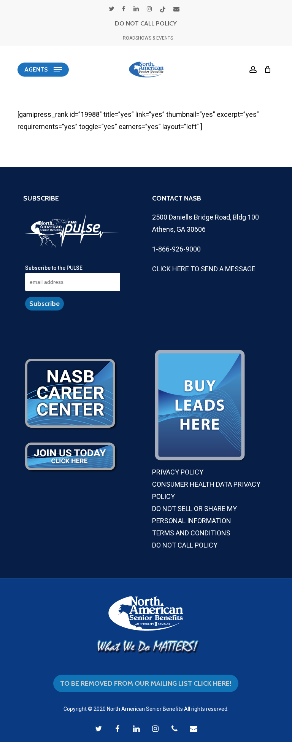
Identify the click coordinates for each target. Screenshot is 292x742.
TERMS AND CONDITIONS (191, 533)
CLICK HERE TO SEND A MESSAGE (204, 269)
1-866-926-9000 (176, 249)
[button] (43, 69)
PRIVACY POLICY (177, 472)
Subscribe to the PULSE (54, 268)
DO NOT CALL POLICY (146, 23)
